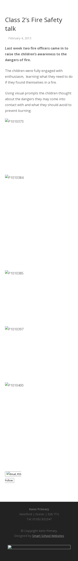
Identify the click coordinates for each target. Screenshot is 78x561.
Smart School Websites (48, 536)
